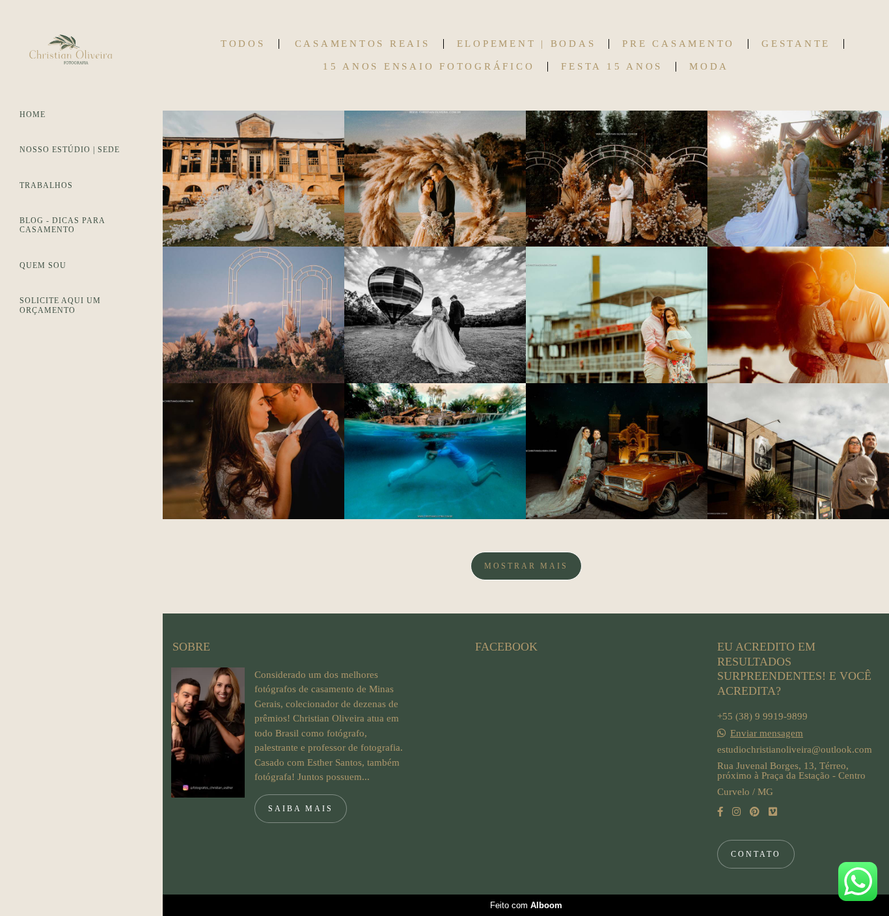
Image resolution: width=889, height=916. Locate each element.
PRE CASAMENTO (678, 44)
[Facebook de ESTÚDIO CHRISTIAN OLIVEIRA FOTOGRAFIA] (720, 812)
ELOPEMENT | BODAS (526, 44)
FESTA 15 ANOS (612, 67)
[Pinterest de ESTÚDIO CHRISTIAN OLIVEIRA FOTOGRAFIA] (754, 812)
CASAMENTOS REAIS (362, 44)
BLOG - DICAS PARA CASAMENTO (62, 225)
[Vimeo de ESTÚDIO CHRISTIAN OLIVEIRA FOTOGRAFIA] (773, 812)
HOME (33, 114)
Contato (756, 854)
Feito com (526, 905)
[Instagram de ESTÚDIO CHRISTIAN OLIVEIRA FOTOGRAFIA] (736, 812)
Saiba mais (300, 808)
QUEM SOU (43, 265)
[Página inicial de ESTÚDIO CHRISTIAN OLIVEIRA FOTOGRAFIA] (81, 53)
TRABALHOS (46, 185)
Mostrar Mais (526, 566)
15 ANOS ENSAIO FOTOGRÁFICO (429, 67)
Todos (243, 44)
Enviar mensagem (766, 733)
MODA (709, 67)
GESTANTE (795, 44)
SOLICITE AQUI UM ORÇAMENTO (60, 305)
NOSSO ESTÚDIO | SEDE (70, 149)
